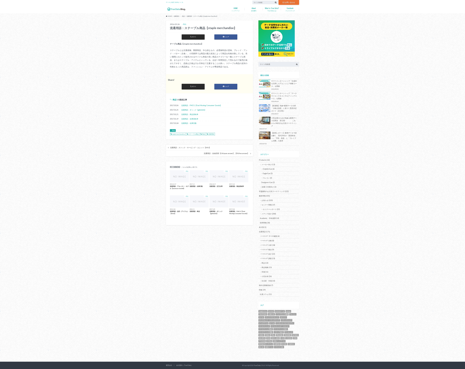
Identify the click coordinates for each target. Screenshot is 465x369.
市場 (295, 338)
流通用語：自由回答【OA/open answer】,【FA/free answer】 (226, 153)
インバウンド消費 (282, 314)
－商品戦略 (266, 267)
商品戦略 (287, 335)
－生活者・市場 (267, 281)
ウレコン (293, 314)
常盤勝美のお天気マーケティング (274, 191)
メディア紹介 (278, 332)
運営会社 (169, 365)
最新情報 (264, 196)
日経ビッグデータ (279, 341)
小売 (282, 338)
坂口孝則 (262, 338)
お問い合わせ (290, 2)
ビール (272, 323)
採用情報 (265, 223)
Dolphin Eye (263, 311)
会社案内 (253, 9)
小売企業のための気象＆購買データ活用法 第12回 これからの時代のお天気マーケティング (278, 123)
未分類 (262, 227)
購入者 (261, 347)
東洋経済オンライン (265, 344)
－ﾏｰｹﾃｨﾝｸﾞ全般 (267, 241)
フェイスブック (290, 9)
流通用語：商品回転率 (189, 114)
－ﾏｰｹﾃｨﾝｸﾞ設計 (267, 254)
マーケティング (264, 326)
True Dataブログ (259, 365)
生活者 (284, 344)
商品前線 (280, 335)
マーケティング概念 (265, 329)
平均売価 (262, 341)
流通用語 (211, 134)
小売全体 (289, 338)
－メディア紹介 (268, 214)
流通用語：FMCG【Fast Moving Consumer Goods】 (201, 105)
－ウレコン (266, 178)
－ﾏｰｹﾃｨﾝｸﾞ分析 (267, 245)
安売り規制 (275, 338)
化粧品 (261, 335)
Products (264, 160)
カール (261, 317)
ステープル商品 (193, 134)
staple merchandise (178, 134)
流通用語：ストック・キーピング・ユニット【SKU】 (190, 148)
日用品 (269, 341)
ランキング (288, 332)
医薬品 (267, 335)
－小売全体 (266, 276)
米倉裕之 (291, 344)
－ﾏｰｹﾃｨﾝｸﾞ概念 (267, 250)
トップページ (236, 9)
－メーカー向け (267, 164)
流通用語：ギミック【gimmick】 (193, 110)
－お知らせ (266, 200)
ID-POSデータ (279, 311)
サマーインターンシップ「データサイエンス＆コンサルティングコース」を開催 (284, 97)
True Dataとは (272, 9)
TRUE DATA (263, 314)
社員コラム (266, 294)
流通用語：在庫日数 (189, 123)
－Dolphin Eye (267, 169)
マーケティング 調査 (265, 332)
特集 (262, 290)
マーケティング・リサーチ (280, 326)
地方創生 (295, 335)
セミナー (283, 317)
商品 (203, 134)
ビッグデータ (263, 323)
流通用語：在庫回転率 (189, 119)
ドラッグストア (286, 320)
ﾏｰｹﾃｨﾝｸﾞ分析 (279, 347)
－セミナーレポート (270, 209)
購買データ (269, 347)
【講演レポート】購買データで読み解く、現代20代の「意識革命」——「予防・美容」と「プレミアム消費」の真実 (278, 138)
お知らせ (271, 314)
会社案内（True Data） (184, 365)
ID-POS (271, 311)
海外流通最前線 (266, 285)
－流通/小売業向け (268, 187)
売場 (268, 338)
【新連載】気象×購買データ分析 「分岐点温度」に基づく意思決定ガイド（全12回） (284, 110)
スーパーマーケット (272, 317)
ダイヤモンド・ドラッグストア (269, 320)
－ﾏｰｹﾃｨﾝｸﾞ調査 (267, 258)
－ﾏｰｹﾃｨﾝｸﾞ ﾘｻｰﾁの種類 (269, 236)
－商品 (174, 99)
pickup (288, 311)
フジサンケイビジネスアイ (285, 323)
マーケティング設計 (280, 329)
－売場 (264, 272)
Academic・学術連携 (269, 218)
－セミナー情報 (267, 205)
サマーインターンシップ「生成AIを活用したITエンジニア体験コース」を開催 (284, 85)
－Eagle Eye (266, 173)
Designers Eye (268, 182)
